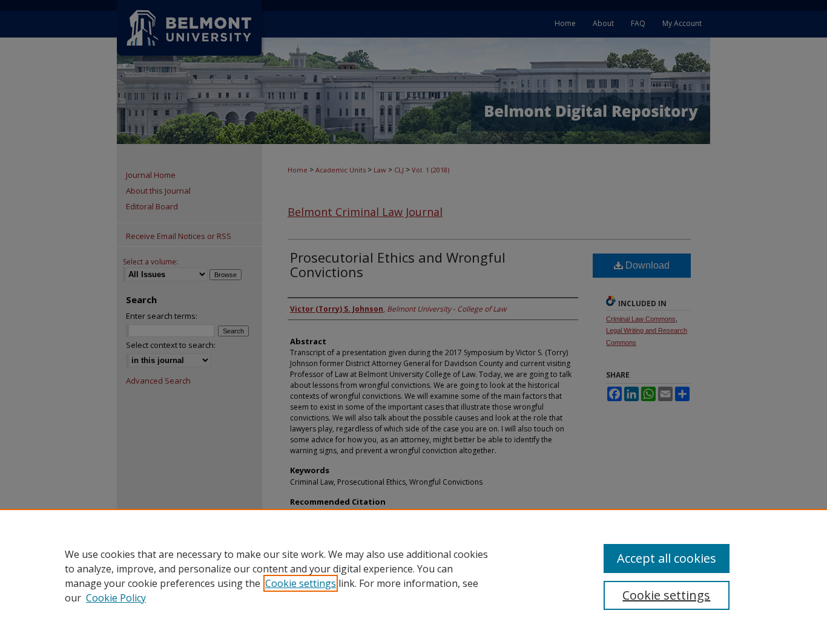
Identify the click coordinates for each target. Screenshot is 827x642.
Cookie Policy (116, 597)
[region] (413, 575)
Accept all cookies (666, 558)
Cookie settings (300, 583)
